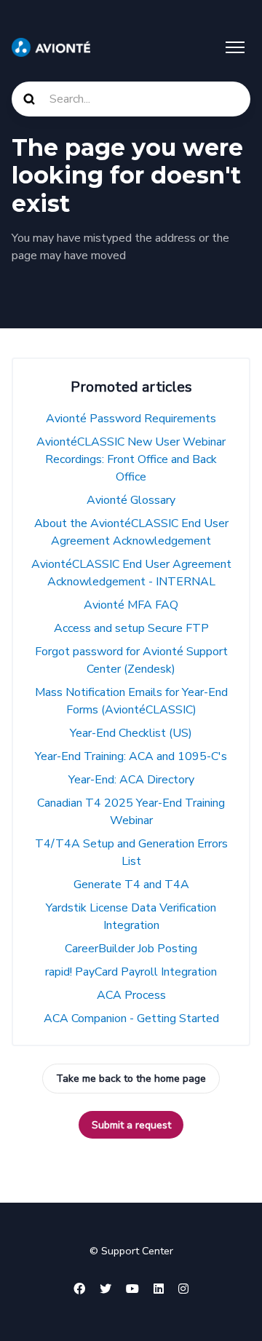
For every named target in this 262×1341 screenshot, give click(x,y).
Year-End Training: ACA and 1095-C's (131, 756)
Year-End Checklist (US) (131, 733)
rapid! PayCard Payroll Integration (131, 972)
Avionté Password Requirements (131, 419)
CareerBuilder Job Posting (131, 949)
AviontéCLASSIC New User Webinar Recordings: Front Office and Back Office (131, 459)
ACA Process (131, 995)
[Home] (51, 47)
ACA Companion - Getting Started (131, 1018)
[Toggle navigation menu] (235, 47)
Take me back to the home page (131, 1078)
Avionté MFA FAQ (131, 605)
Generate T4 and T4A (131, 885)
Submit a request (131, 1125)
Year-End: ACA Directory (131, 780)
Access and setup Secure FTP (131, 628)
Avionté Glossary (131, 500)
